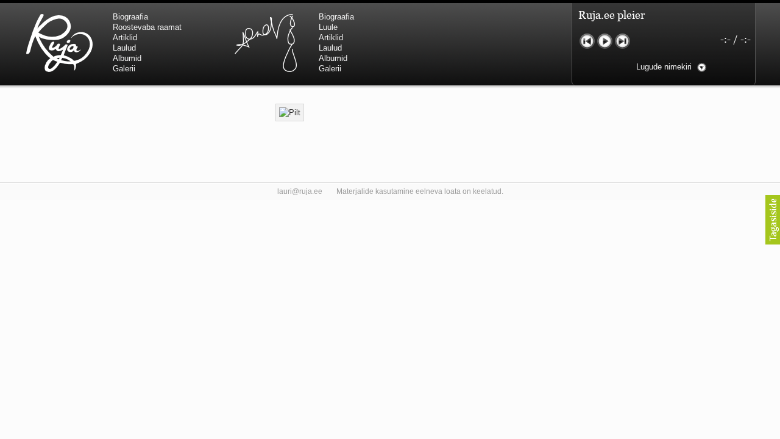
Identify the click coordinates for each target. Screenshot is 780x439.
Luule (328, 27)
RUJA (59, 42)
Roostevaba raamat (147, 27)
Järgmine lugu (622, 41)
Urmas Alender (265, 42)
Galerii (124, 68)
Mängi (604, 41)
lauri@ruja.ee (299, 191)
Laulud (124, 47)
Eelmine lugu (587, 41)
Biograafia (130, 16)
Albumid (127, 58)
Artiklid (125, 37)
